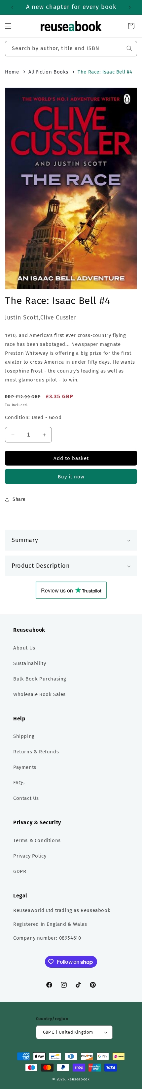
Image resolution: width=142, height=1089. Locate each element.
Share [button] (19, 499)
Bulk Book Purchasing (39, 679)
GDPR (19, 871)
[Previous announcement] (12, 7)
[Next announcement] (130, 7)
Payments (24, 767)
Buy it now (71, 477)
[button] (8, 26)
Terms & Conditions (37, 840)
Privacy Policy (29, 856)
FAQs (18, 783)
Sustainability (29, 663)
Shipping (24, 736)
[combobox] (71, 48)
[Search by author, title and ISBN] (129, 48)
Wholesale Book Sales (39, 694)
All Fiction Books (48, 72)
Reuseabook (78, 1079)
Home (12, 72)
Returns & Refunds (36, 752)
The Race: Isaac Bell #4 (105, 72)
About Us (24, 648)
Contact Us (26, 798)
